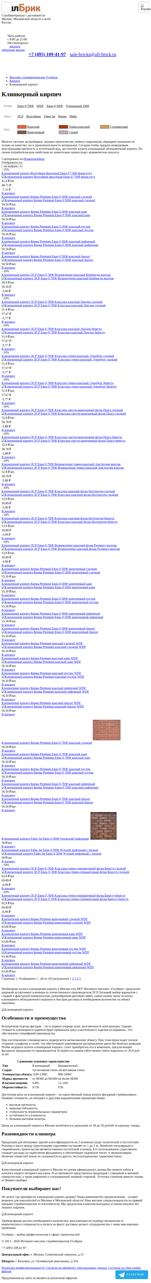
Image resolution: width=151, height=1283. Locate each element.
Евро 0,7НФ (25, 106)
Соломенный (119, 126)
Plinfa (73, 116)
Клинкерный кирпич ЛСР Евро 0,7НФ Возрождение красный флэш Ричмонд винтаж (59, 545)
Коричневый (35, 132)
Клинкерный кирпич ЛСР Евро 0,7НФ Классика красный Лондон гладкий (52, 301)
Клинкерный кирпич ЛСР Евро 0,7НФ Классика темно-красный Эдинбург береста (57, 383)
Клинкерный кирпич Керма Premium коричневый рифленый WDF (46, 963)
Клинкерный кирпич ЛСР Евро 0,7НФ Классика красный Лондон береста (52, 329)
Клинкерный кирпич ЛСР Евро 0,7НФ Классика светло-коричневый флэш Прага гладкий (62, 410)
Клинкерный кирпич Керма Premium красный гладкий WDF (42, 643)
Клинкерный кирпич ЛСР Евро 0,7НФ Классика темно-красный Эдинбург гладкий (58, 356)
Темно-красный (79, 126)
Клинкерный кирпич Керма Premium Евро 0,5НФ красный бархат (46, 256)
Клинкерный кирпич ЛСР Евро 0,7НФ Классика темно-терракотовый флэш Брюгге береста (63, 895)
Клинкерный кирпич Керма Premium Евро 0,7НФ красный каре (44, 754)
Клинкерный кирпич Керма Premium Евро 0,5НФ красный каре (44, 211)
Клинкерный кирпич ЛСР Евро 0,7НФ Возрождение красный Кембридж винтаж (56, 274)
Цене (41, 159)
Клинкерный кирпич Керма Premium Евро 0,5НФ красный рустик (46, 226)
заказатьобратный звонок (13, 48)
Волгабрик (33, 116)
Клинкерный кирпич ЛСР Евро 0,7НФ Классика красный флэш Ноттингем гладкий (58, 491)
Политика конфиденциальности (23, 1267)
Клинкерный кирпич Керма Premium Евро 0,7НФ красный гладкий (47, 742)
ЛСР (20, 116)
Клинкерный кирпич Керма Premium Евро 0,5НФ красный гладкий (47, 196)
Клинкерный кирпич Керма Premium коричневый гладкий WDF (45, 919)
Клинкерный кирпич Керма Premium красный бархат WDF (41, 703)
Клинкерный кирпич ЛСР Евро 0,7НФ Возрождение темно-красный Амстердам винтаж (61, 464)
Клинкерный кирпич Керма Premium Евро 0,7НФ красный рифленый (48, 784)
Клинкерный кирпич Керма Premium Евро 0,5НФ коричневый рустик (48, 598)
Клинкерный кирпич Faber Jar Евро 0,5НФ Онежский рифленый (45, 838)
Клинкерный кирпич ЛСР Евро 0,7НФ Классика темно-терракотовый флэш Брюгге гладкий (64, 868)
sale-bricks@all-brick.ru (93, 54)
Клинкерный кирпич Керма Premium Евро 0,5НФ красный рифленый (48, 241)
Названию (31, 159)
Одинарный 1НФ (77, 106)
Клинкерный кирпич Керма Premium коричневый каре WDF (42, 934)
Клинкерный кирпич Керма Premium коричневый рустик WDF (44, 948)
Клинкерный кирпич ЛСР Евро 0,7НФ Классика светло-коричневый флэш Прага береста (62, 437)
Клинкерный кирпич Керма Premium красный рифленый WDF (44, 688)
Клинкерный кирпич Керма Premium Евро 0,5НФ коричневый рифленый (51, 613)
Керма (62, 116)
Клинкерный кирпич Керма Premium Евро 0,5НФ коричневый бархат (48, 628)
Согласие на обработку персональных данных (76, 1267)
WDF (40, 106)
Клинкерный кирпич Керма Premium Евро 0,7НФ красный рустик (46, 769)
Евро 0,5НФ (55, 106)
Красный (33, 126)
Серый (73, 132)
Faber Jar (49, 116)
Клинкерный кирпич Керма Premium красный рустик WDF (41, 673)
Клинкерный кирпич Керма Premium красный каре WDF (40, 658)
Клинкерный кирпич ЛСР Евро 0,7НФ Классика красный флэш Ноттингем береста (58, 518)
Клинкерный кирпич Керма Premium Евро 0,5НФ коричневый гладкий (49, 569)
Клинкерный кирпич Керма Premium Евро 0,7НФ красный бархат (46, 799)
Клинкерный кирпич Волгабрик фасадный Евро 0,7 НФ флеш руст (47, 173)
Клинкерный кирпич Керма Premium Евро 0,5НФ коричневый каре (47, 583)
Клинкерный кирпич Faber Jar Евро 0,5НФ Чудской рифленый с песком (50, 850)
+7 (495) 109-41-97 (47, 54)
